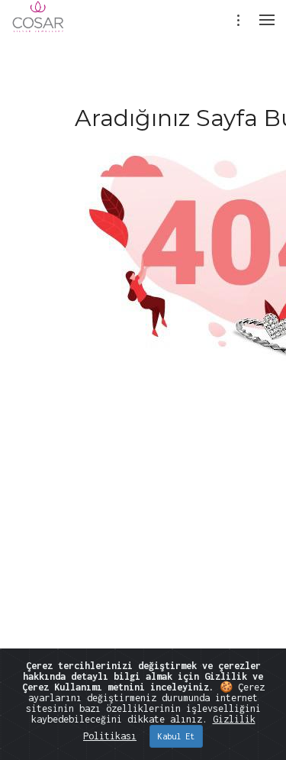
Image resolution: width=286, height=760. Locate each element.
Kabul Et (176, 736)
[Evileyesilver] (38, 26)
